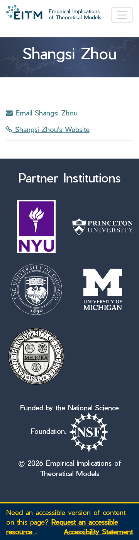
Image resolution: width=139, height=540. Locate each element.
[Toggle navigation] (122, 15)
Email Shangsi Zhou (45, 113)
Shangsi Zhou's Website (51, 129)
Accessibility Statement (98, 531)
